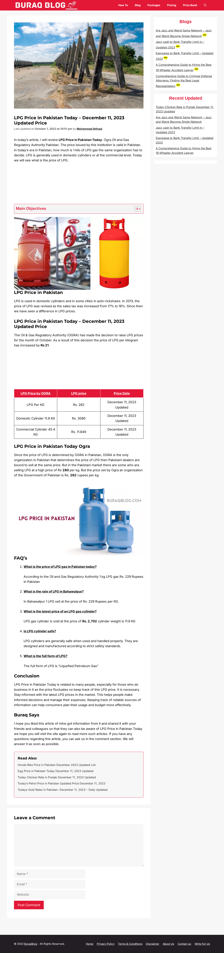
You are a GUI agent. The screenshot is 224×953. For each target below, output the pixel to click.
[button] (205, 5)
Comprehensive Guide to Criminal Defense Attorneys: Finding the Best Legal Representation (184, 81)
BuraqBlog (30, 943)
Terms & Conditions (130, 943)
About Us (168, 943)
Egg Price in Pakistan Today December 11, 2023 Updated (55, 771)
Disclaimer (152, 943)
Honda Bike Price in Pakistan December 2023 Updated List (57, 765)
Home (89, 943)
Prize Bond (190, 5)
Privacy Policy (105, 943)
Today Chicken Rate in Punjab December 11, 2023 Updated (57, 777)
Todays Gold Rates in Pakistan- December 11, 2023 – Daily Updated (62, 789)
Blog (138, 5)
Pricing (171, 5)
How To (123, 5)
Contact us (184, 943)
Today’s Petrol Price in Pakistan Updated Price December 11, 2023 (61, 783)
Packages (154, 5)
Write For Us (202, 943)
